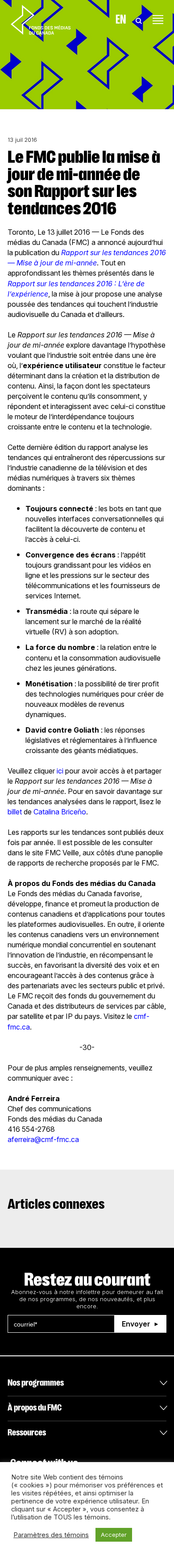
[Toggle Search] (139, 19)
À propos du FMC (35, 1408)
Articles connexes (56, 1204)
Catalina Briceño (59, 811)
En (121, 19)
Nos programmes (36, 1383)
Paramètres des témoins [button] (51, 1535)
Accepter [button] (114, 1534)
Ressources (27, 1432)
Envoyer (136, 1323)
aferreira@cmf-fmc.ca (43, 1139)
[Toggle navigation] (158, 19)
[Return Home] (40, 19)
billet (15, 811)
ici (60, 770)
